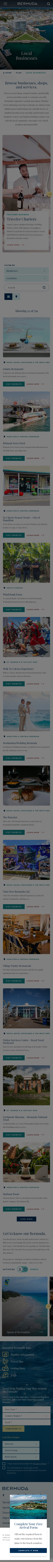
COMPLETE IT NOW (28, 1550)
